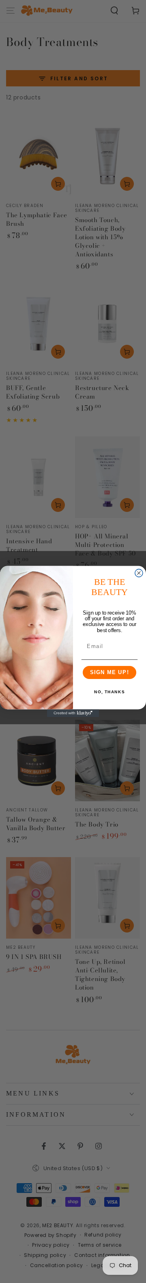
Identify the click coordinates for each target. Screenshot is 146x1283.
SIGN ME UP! (109, 672)
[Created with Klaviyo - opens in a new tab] (73, 713)
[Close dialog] (139, 573)
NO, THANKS (109, 692)
